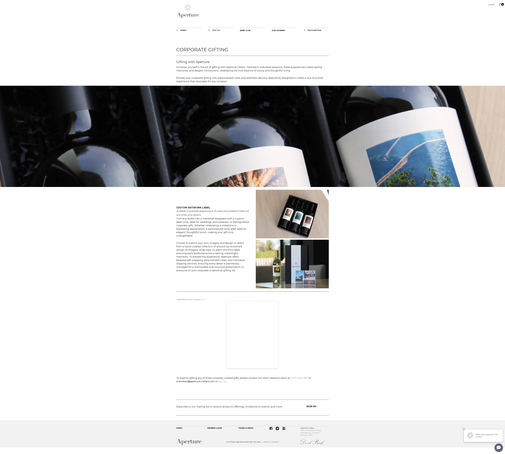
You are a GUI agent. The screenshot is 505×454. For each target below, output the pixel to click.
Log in (491, 5)
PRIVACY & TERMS (271, 442)
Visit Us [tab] (216, 30)
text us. (222, 381)
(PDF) (190, 299)
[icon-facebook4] (271, 428)
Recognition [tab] (314, 30)
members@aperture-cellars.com (195, 381)
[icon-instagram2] (283, 428)
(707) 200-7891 (306, 435)
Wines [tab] (183, 30)
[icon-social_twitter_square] (278, 428)
